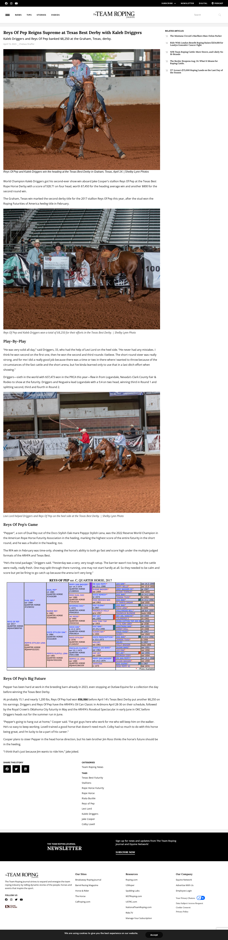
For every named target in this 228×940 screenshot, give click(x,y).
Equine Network (184, 879)
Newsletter (187, 3)
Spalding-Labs (133, 890)
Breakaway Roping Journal (88, 879)
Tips (29, 14)
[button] (7, 769)
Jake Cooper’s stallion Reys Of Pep (113, 181)
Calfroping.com (82, 901)
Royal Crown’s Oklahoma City (30, 709)
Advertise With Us (184, 885)
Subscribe (167, 3)
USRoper (130, 885)
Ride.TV (129, 912)
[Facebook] (6, 3)
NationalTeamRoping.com (139, 907)
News (18, 14)
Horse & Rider (82, 890)
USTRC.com (131, 901)
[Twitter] (16, 899)
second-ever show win (68, 181)
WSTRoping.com (134, 896)
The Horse (80, 896)
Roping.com (132, 879)
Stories (41, 14)
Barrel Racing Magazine (86, 885)
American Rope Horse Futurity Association (34, 538)
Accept (154, 934)
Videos (55, 14)
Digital (203, 3)
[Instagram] (11, 3)
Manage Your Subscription (139, 918)
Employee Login (184, 890)
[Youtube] (16, 3)
